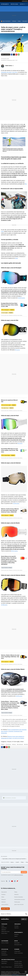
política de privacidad (18, 874)
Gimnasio (14, 21)
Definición (3, 901)
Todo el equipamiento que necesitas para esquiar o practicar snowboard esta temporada (14, 731)
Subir (23, 919)
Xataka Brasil (4, 963)
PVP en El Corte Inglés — (9, 405)
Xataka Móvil (4, 927)
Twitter (14, 54)
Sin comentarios (6, 54)
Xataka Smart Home (5, 931)
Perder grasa (17, 901)
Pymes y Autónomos (18, 953)
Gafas (26, 744)
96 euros (17, 349)
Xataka (2, 926)
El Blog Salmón (17, 951)
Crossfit (17, 862)
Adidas (19, 21)
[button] (9, 65)
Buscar (26, 914)
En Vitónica (5, 147)
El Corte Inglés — (7, 312)
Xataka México (4, 961)
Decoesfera (3, 953)
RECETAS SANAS (14, 4)
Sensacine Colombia (18, 965)
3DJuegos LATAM (18, 961)
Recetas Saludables (18, 897)
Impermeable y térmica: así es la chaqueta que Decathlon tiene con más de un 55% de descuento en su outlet (14, 858)
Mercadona (25, 21)
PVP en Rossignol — (8, 309)
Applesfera (3, 929)
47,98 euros (4, 604)
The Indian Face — (7, 407)
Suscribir (24, 872)
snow (2, 231)
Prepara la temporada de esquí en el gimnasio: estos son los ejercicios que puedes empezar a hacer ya (13, 150)
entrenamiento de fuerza (19, 899)
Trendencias (3, 951)
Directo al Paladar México (6, 967)
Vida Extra (16, 927)
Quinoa (12, 862)
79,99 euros (16, 503)
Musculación (4, 892)
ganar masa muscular (19, 904)
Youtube (12, 881)
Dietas (2, 897)
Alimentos (16, 894)
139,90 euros (21, 298)
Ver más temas (5, 908)
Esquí (14, 744)
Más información (15, 974)
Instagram (15, 881)
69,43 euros (14, 551)
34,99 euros (19, 696)
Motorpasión (17, 942)
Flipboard (16, 54)
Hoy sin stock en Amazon (7, 567)
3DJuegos (16, 926)
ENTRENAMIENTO (5, 4)
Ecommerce (8, 744)
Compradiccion (4, 954)
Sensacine (16, 934)
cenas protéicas (4, 904)
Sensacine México (18, 963)
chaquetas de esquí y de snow (9, 72)
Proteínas (3, 894)
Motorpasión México (18, 967)
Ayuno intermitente (6, 21)
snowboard (20, 744)
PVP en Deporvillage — (8, 455)
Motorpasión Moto (18, 944)
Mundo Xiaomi (4, 933)
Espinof (15, 936)
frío (26, 184)
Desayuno (3, 899)
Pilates (22, 862)
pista (16, 258)
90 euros (20, 443)
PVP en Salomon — (7, 515)
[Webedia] (25, 1)
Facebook (12, 54)
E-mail (19, 54)
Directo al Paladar (4, 942)
